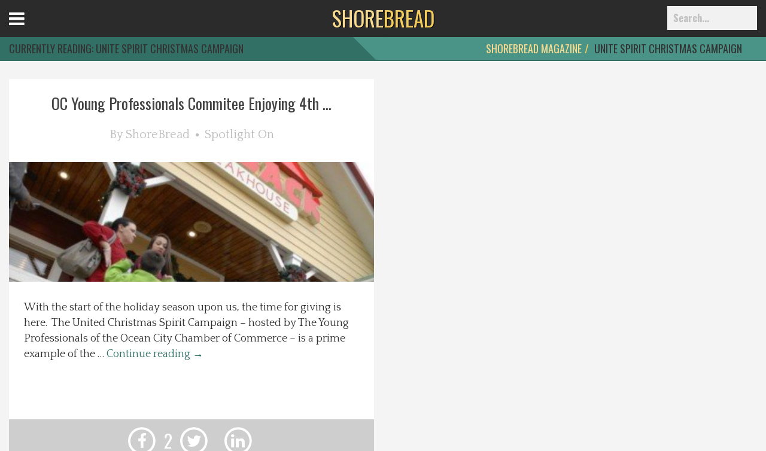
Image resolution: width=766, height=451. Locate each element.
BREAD (383, 18)
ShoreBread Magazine (534, 48)
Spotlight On (239, 134)
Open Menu (31, 29)
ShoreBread (158, 134)
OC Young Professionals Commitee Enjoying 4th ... (191, 103)
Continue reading (155, 354)
